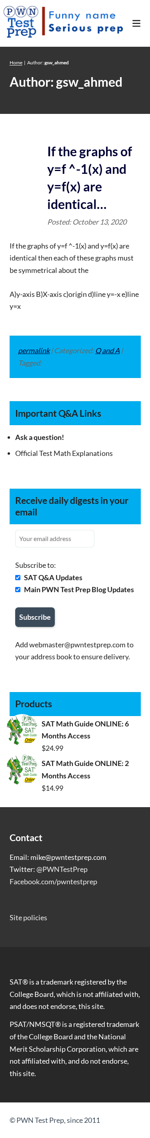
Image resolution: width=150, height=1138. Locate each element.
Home (16, 63)
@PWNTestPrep (62, 869)
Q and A (107, 350)
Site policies (28, 917)
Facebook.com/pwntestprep (53, 881)
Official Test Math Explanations (64, 453)
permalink (34, 350)
